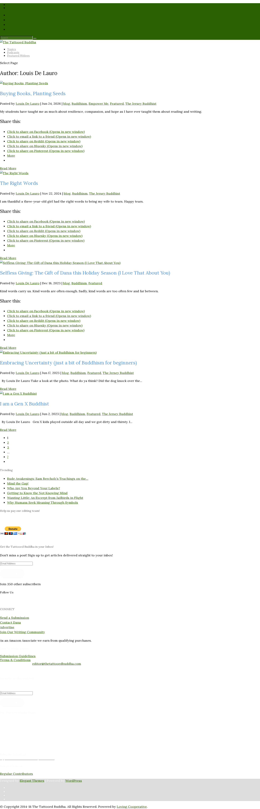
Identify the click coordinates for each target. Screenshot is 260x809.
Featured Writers (18, 56)
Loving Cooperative (132, 807)
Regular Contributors (16, 774)
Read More (8, 168)
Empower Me (98, 104)
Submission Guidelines (25, 8)
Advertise (7, 627)
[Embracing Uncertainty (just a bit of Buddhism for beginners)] (48, 352)
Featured (117, 104)
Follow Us (6, 592)
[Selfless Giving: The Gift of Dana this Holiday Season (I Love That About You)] (60, 263)
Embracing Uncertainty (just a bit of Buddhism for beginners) (68, 363)
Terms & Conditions (15, 660)
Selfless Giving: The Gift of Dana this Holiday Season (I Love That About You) (85, 273)
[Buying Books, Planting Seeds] (24, 83)
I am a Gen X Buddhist (24, 404)
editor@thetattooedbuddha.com (56, 664)
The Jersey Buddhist (140, 104)
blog (66, 104)
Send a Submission (14, 618)
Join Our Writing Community (22, 632)
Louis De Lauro (27, 104)
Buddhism (79, 104)
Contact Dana (10, 622)
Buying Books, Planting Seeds (33, 93)
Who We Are (16, 5)
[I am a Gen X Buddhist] (18, 393)
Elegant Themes (32, 781)
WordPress (73, 781)
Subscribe (12, 574)
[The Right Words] (14, 173)
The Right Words (19, 183)
